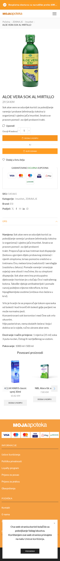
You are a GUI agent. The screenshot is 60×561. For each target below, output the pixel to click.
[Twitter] (13, 209)
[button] (54, 388)
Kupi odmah (31, 151)
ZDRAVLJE (18, 22)
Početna (6, 22)
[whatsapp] (27, 209)
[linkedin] (24, 209)
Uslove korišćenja (34, 538)
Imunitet (29, 22)
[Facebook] (16, 209)
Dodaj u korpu (31, 138)
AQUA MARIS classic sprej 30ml (15, 390)
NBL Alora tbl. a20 (44, 388)
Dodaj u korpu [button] (15, 403)
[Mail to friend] (20, 209)
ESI (11, 203)
